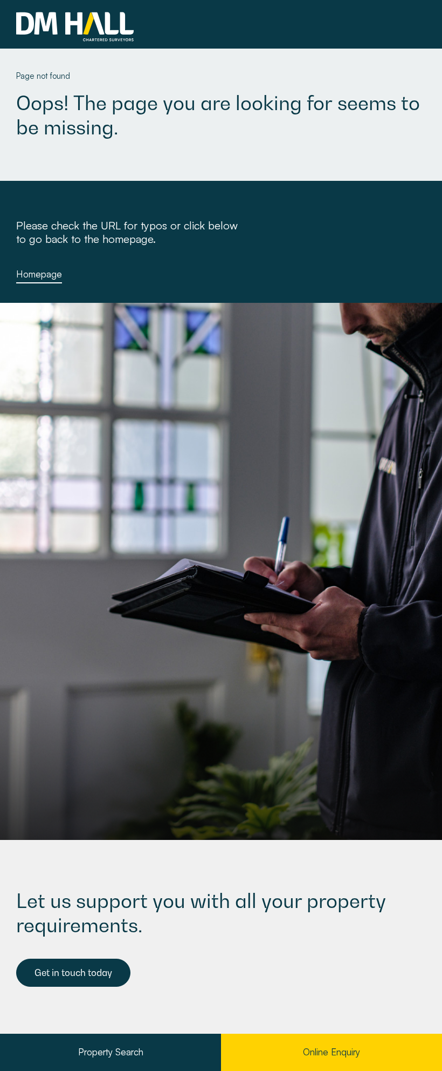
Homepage (39, 274)
